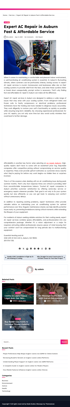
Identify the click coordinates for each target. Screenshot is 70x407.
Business (5, 380)
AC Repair (40, 37)
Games (4, 386)
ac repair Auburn (54, 163)
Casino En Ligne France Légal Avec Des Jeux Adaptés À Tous (16, 298)
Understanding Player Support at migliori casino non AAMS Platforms (28, 362)
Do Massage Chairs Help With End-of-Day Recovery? (52, 297)
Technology (6, 391)
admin (41, 269)
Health (4, 388)
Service (7, 22)
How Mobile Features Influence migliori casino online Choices (25, 370)
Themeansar (50, 404)
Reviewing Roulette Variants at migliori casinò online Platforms (26, 358)
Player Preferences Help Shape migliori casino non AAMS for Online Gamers (30, 354)
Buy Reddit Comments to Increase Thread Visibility (17, 323)
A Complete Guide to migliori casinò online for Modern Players (25, 366)
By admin (10, 37)
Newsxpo (40, 404)
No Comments (29, 37)
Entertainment (7, 383)
